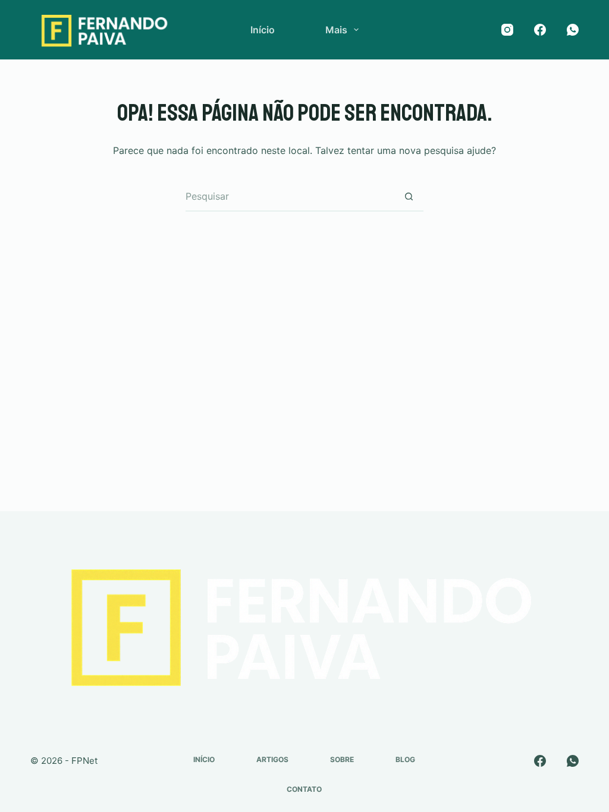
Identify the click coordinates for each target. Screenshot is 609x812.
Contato (304, 789)
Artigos (272, 759)
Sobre (342, 759)
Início (262, 30)
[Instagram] (507, 30)
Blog (405, 759)
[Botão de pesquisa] (408, 197)
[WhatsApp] (573, 30)
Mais (336, 30)
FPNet (84, 760)
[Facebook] (540, 30)
